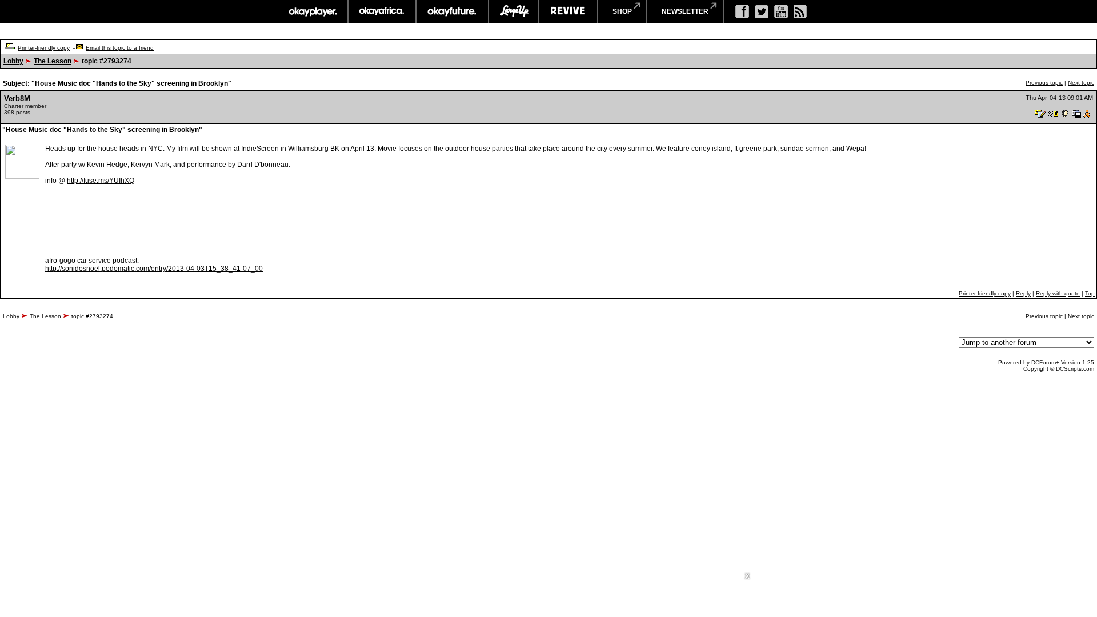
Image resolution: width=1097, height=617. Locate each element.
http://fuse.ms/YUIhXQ (100, 181)
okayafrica (382, 11)
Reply (1023, 293)
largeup (513, 11)
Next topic (1081, 82)
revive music (568, 11)
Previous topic (1044, 82)
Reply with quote (1058, 293)
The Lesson (52, 61)
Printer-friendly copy (44, 48)
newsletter (685, 11)
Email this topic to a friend (120, 48)
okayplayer (312, 11)
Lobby (13, 61)
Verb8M (17, 98)
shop (622, 11)
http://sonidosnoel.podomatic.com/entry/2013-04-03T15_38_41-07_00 (154, 269)
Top (1090, 293)
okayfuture (452, 11)
